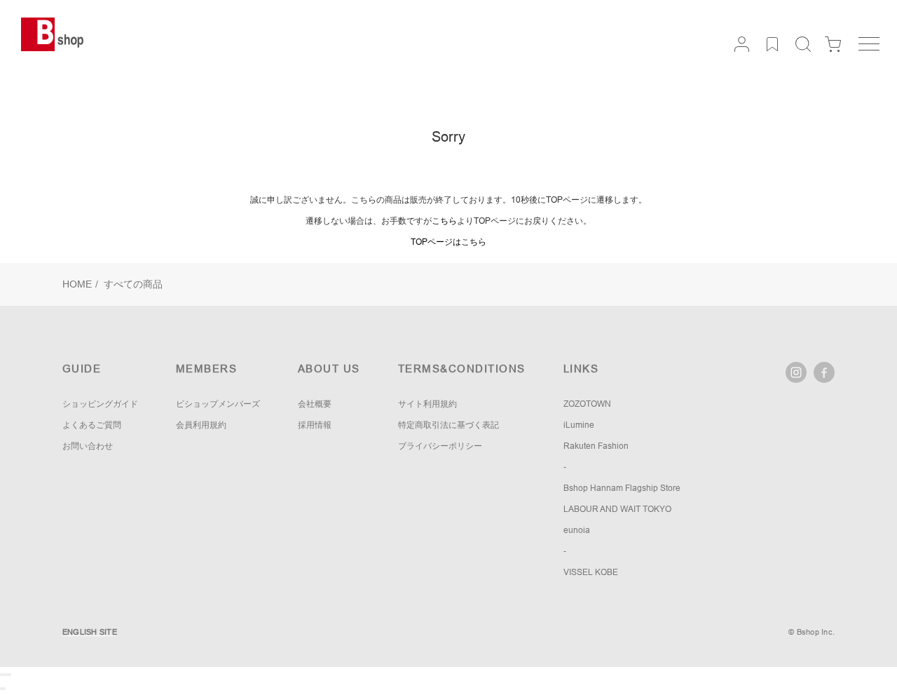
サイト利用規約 (427, 404)
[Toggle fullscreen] (7, 674)
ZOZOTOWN (587, 404)
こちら (444, 221)
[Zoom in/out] (9, 674)
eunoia (576, 530)
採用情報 (314, 425)
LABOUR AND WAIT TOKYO (617, 509)
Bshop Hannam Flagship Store (621, 488)
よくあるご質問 (91, 425)
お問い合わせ (87, 446)
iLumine (578, 425)
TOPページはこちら (448, 242)
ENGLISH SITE (89, 632)
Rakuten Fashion (596, 446)
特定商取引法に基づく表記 (448, 425)
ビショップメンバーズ (218, 404)
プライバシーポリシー (440, 446)
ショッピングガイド (100, 404)
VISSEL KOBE (590, 572)
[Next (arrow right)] (4, 688)
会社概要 (314, 404)
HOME (77, 284)
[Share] (4, 674)
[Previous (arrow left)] (1, 688)
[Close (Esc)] (1, 674)
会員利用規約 (201, 425)
